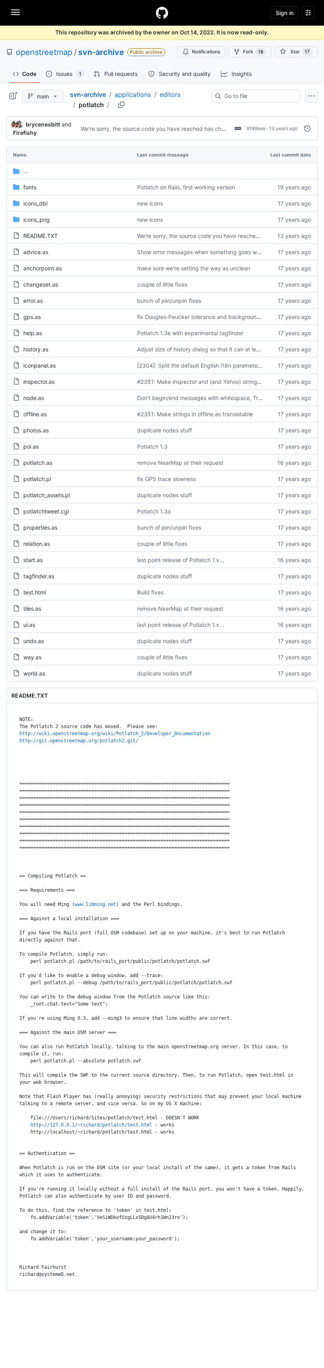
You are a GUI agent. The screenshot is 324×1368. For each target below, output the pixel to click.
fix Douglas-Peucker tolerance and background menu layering (217, 316)
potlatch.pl (37, 478)
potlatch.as (37, 462)
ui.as (29, 624)
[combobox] (259, 96)
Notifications (206, 52)
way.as (32, 657)
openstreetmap (44, 52)
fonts (29, 187)
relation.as (36, 543)
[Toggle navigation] (15, 12)
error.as (33, 300)
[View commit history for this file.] (307, 128)
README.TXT (40, 235)
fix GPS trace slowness (166, 478)
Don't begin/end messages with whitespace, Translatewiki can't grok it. (228, 397)
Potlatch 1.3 (152, 446)
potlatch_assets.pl (46, 495)
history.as (35, 349)
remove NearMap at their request (180, 462)
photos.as (36, 430)
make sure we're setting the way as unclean (193, 268)
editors (170, 94)
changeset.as (40, 284)
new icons (150, 203)
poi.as (31, 446)
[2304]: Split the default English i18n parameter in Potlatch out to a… (226, 365)
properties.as (40, 527)
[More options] (311, 96)
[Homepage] (162, 12)
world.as (34, 673)
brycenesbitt (43, 124)
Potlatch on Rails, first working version (186, 187)
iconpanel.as (39, 365)
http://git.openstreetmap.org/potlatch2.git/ (78, 740)
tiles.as (32, 608)
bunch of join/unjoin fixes (169, 300)
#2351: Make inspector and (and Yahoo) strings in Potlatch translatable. (229, 381)
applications (133, 94)
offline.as (35, 414)
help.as (32, 333)
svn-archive (101, 52)
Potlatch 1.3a (154, 511)
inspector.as (39, 381)
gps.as (32, 316)
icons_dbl (35, 203)
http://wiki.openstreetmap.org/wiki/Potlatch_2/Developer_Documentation (114, 733)
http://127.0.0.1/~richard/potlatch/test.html (91, 1125)
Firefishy (25, 132)
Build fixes (150, 592)
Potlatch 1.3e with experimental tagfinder (190, 333)
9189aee (256, 128)
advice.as (35, 252)
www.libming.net (95, 904)
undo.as (33, 641)
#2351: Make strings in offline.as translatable (195, 414)
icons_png (36, 219)
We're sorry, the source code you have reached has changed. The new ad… (178, 128)
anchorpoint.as (42, 268)
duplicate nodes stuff (164, 430)
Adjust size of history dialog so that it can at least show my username (226, 349)
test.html (34, 592)
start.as (33, 560)
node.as (33, 397)
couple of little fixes (162, 284)
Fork (253, 52)
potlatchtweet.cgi (46, 511)
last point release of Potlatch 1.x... (180, 560)
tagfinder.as (38, 576)
